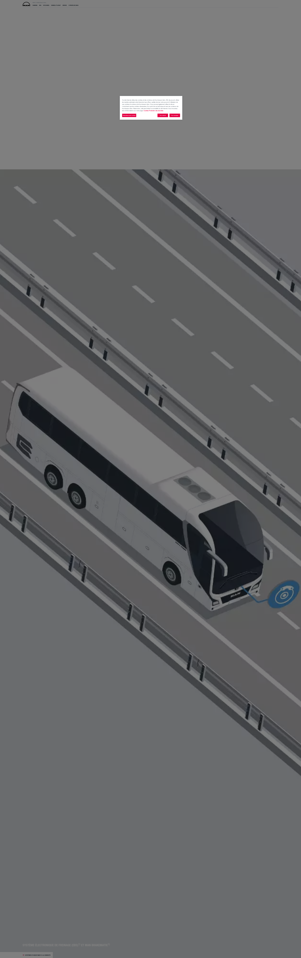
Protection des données (156, 110)
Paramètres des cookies (129, 115)
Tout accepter (174, 115)
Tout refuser (163, 115)
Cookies (146, 110)
